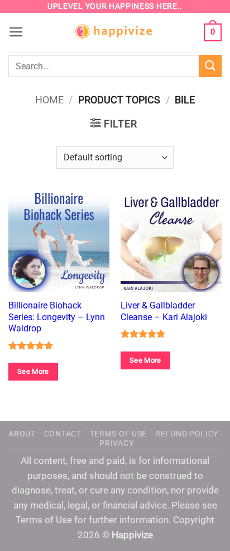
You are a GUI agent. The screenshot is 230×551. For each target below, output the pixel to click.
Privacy (116, 443)
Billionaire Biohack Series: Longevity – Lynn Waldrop (56, 317)
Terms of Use (118, 433)
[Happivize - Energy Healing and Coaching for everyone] (115, 33)
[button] (16, 32)
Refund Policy (186, 433)
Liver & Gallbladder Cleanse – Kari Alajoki (164, 311)
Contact (63, 433)
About (22, 433)
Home (49, 100)
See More (33, 371)
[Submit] (210, 66)
